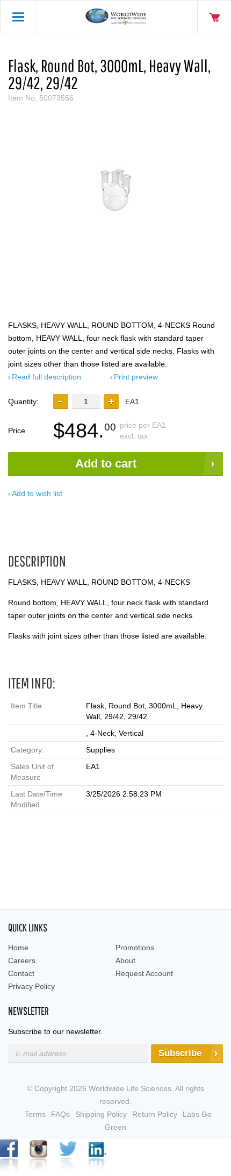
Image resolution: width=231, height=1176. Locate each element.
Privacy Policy (31, 986)
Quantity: (23, 401)
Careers (21, 960)
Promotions (135, 947)
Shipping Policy (101, 1114)
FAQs (60, 1114)
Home (18, 947)
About (125, 960)
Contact (21, 973)
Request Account (144, 973)
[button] (111, 401)
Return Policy (154, 1114)
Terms (35, 1114)
